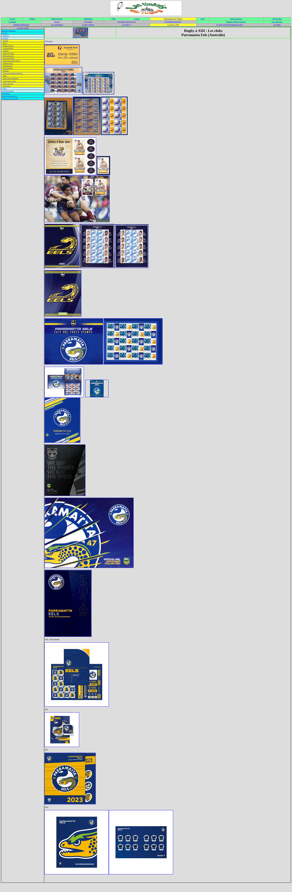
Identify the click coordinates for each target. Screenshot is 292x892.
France (5, 88)
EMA (114, 19)
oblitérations (88, 19)
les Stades (277, 25)
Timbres (32, 19)
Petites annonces (236, 19)
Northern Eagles (8, 63)
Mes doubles (277, 19)
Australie (5, 38)
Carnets (136, 19)
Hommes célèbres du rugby (236, 22)
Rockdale (6, 71)
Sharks (5, 76)
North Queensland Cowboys (11, 61)
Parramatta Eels (7, 66)
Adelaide (5, 41)
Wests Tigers (7, 86)
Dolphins (6, 51)
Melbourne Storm (8, 56)
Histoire (57, 22)
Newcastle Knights (8, 58)
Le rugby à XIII (173, 25)
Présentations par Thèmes (173, 19)
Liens (203, 19)
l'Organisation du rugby (173, 22)
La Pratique (88, 22)
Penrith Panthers (8, 68)
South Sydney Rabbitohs (10, 78)
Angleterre (5, 36)
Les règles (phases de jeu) (126, 22)
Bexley (5, 43)
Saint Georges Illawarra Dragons (13, 73)
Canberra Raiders (8, 48)
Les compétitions (57, 25)
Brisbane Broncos (8, 46)
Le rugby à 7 (126, 25)
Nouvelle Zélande (8, 91)
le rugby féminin (88, 25)
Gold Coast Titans (8, 53)
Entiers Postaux (57, 19)
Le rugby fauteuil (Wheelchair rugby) (229, 25)
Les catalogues (277, 22)
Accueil (12, 19)
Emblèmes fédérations (21, 25)
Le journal (12, 22)
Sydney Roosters (8, 83)
